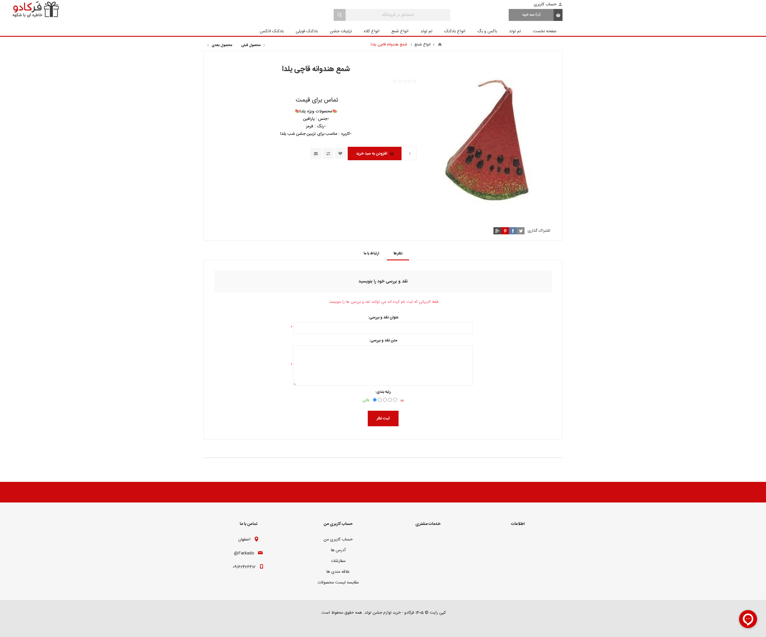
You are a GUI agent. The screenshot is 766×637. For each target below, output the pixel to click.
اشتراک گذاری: (538, 230)
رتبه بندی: (383, 392)
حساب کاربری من (338, 539)
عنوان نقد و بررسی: (383, 317)
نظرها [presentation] (397, 253)
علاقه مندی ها (338, 571)
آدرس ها (338, 550)
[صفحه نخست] (440, 44)
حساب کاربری (545, 4)
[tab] (398, 253)
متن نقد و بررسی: (383, 340)
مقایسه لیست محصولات (338, 582)
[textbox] (398, 15)
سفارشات (338, 561)
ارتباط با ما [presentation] (371, 253)
